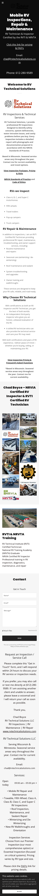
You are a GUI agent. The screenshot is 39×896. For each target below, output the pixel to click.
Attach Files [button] (8, 631)
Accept (19, 891)
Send (19, 638)
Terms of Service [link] (20, 646)
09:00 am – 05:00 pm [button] (24, 782)
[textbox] (19, 595)
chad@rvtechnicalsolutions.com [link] (19, 768)
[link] (19, 2)
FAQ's (24, 866)
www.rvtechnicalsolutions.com (19, 731)
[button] (3, 3)
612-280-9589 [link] (24, 73)
